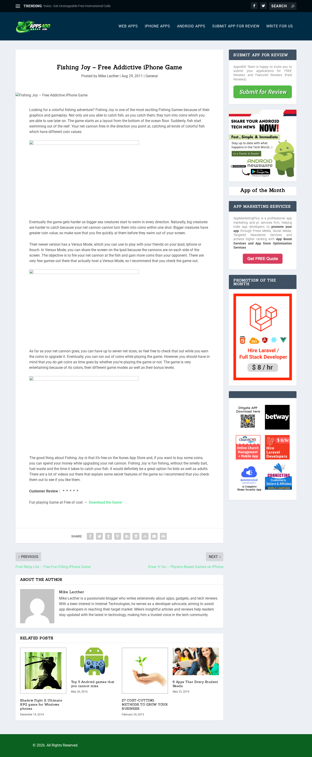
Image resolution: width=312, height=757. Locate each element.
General (151, 76)
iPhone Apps (157, 26)
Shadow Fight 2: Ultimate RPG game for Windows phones (41, 704)
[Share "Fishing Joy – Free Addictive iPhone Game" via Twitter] (99, 536)
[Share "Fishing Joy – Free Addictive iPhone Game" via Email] (154, 536)
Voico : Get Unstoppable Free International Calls (77, 6)
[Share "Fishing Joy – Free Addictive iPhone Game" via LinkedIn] (126, 536)
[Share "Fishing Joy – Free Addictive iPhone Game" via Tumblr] (108, 536)
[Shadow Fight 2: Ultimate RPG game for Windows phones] (43, 671)
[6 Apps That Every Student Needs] (196, 661)
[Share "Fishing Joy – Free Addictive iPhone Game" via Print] (163, 536)
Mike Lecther (108, 76)
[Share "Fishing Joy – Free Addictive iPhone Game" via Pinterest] (117, 536)
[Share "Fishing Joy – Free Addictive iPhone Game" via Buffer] (135, 536)
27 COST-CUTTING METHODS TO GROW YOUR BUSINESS (145, 704)
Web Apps (128, 26)
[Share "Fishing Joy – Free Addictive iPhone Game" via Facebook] (90, 536)
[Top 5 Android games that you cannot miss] (94, 661)
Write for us (279, 26)
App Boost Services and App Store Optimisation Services (262, 243)
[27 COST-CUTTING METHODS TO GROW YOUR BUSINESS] (145, 671)
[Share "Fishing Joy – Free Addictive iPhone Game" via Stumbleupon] (145, 536)
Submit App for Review (235, 26)
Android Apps (191, 26)
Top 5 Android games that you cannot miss (93, 684)
